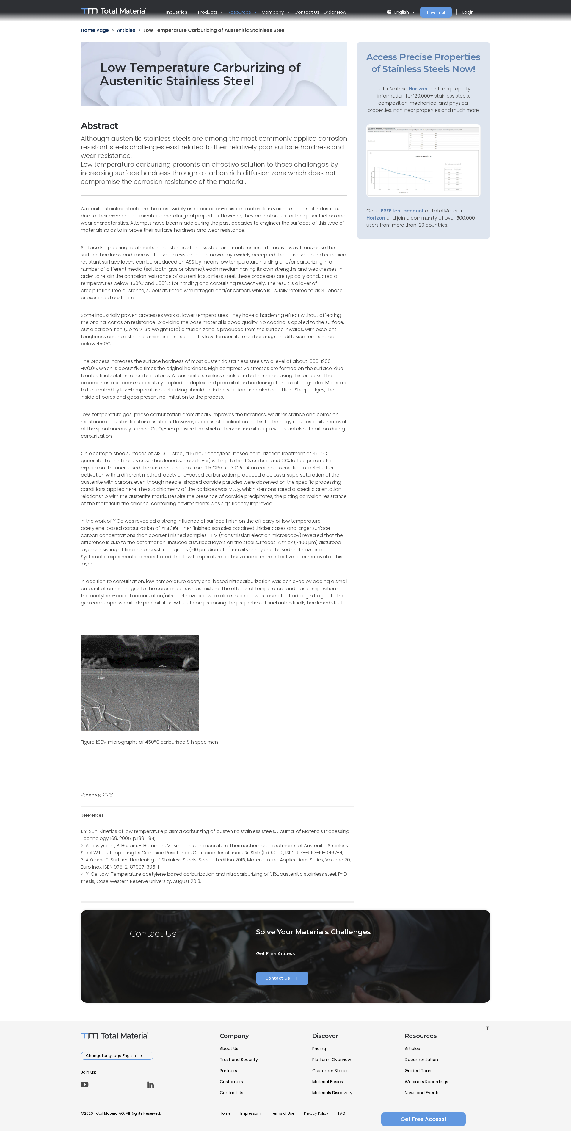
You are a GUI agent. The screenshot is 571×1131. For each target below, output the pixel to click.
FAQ (341, 1113)
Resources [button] (240, 12)
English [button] (398, 12)
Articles (412, 1049)
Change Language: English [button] (111, 1055)
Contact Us (306, 12)
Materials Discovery (332, 1093)
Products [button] (208, 12)
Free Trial (436, 12)
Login (468, 12)
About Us (229, 1049)
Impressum (250, 1113)
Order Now (334, 12)
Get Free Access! (423, 1119)
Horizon (375, 217)
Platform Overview (331, 1060)
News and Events (422, 1093)
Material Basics (327, 1082)
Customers (231, 1082)
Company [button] (273, 12)
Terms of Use (282, 1113)
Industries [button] (177, 12)
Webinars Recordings (426, 1082)
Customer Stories (330, 1071)
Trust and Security (239, 1060)
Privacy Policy (316, 1113)
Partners (228, 1071)
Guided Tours (418, 1071)
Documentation (421, 1060)
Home (225, 1113)
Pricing (319, 1049)
